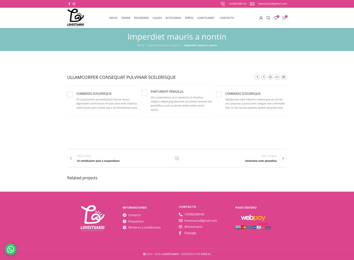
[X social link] (264, 77)
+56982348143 (237, 3)
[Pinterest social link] (270, 77)
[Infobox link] (268, 4)
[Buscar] (268, 18)
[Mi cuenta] (261, 18)
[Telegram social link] (284, 77)
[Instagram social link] (73, 4)
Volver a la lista (177, 158)
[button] (10, 249)
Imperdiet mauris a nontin (164, 45)
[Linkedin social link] (277, 77)
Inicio (140, 45)
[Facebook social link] (69, 4)
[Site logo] (75, 17)
